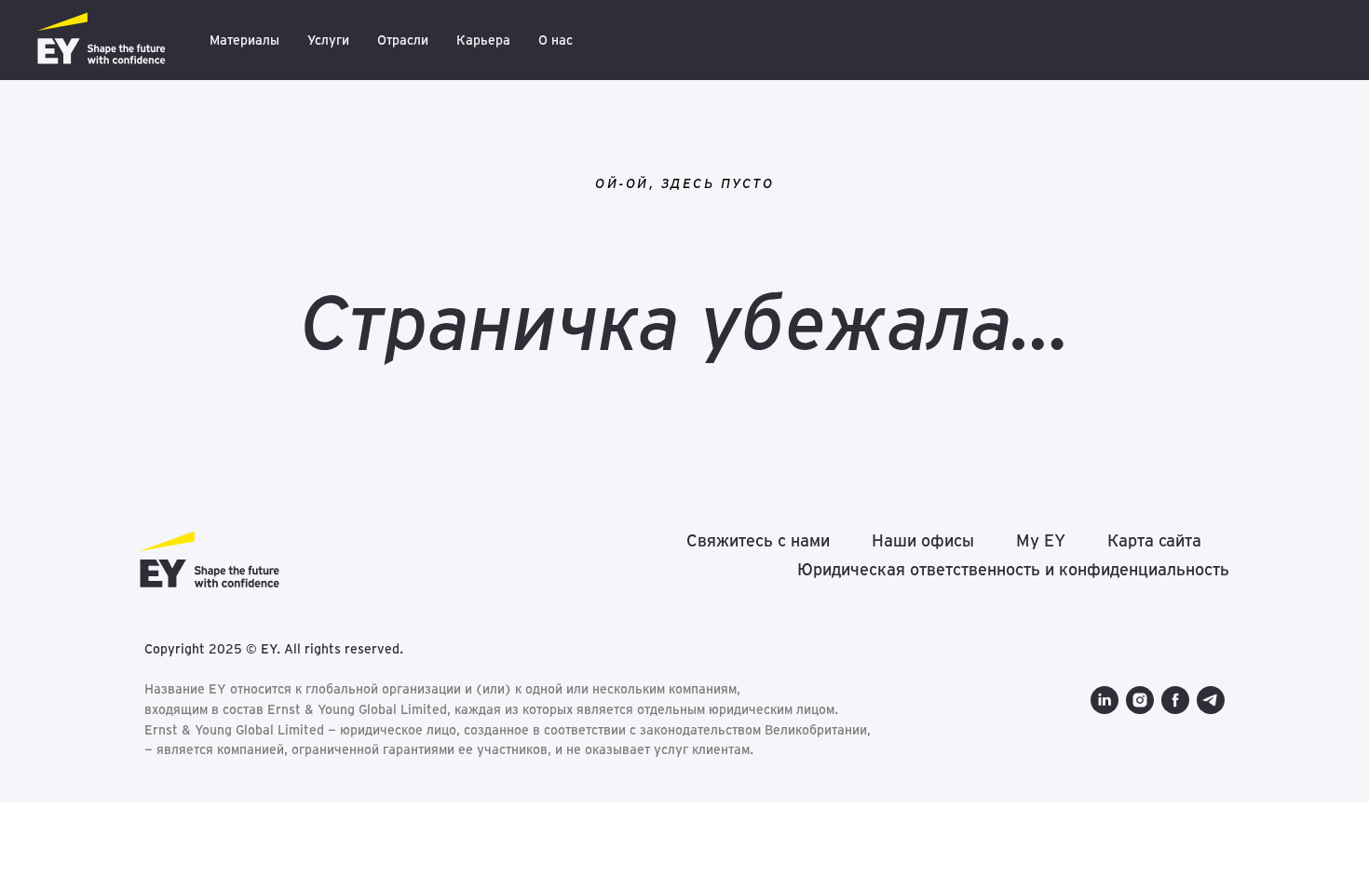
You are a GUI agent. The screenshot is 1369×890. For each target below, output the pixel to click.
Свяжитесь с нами (758, 540)
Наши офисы (923, 540)
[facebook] (1175, 700)
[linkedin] (1104, 700)
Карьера (483, 40)
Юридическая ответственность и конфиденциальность (1013, 569)
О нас (555, 40)
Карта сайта (1154, 540)
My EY (1040, 540)
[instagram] (1140, 700)
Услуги (328, 40)
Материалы (244, 40)
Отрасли (402, 40)
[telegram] (1211, 700)
